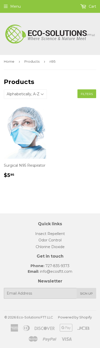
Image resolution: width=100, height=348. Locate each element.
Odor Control (50, 240)
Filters (87, 94)
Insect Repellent (50, 233)
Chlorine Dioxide (50, 246)
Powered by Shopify (75, 317)
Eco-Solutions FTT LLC (35, 317)
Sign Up (86, 293)
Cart (92, 6)
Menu (15, 6)
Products (31, 61)
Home (9, 61)
